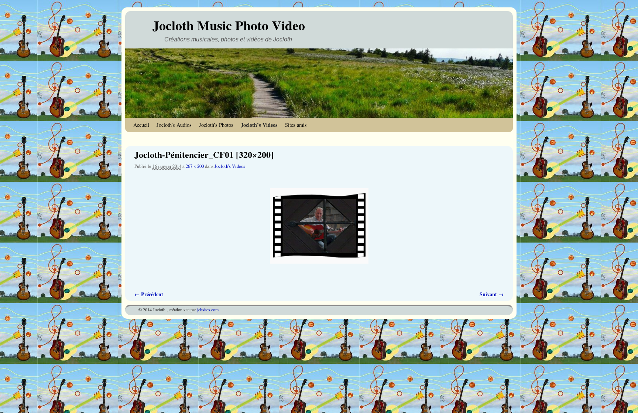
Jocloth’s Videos (259, 125)
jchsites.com (208, 309)
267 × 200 (195, 166)
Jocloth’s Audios (174, 124)
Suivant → (492, 294)
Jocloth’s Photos (216, 124)
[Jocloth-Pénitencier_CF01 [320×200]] (319, 226)
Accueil (141, 124)
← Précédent (148, 294)
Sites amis (296, 124)
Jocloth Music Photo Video (228, 25)
